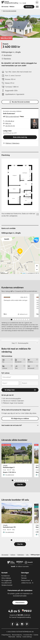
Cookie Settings (27, 636)
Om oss (23, 576)
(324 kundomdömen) (12, 116)
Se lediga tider (10, 390)
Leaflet (23, 273)
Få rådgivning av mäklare (20, 418)
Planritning (7, 58)
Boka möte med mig (20, 137)
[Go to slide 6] (22, 319)
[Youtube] (17, 624)
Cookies (35, 634)
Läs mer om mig (10, 125)
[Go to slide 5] (20, 319)
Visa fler (20, 484)
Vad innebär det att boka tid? (11, 425)
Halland (12, 554)
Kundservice (5, 576)
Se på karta (8, 55)
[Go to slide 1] (11, 319)
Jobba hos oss (26, 583)
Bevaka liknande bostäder (21, 102)
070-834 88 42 (9, 121)
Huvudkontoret (6, 583)
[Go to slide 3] (15, 319)
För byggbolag (6, 580)
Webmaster (12, 636)
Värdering (29, 7)
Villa (27, 554)
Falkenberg (20, 554)
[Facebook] (12, 624)
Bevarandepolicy (17, 634)
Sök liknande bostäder (9, 11)
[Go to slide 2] (13, 319)
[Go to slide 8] (26, 319)
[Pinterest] (27, 624)
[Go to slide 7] (24, 319)
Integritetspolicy (6, 634)
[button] (37, 7)
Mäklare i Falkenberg (12, 143)
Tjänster (24, 578)
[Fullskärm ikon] (37, 214)
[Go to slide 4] (18, 319)
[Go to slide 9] (28, 319)
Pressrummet (25, 580)
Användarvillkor (28, 634)
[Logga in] (37, 2)
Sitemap (19, 636)
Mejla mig (8, 123)
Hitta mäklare (6, 578)
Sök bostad (4, 6)
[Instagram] (22, 624)
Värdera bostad (6, 585)
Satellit (6, 239)
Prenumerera (20, 602)
